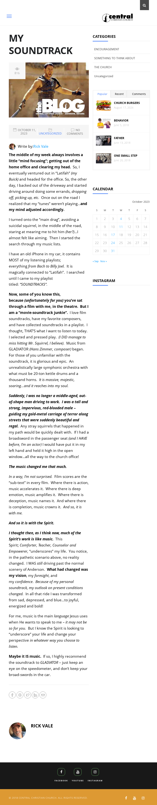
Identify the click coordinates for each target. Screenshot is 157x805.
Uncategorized (50, 133)
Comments (139, 94)
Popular (102, 94)
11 (121, 227)
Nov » (103, 261)
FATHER (119, 138)
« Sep (96, 261)
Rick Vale (40, 146)
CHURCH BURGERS (127, 103)
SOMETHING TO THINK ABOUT (114, 58)
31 (113, 251)
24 (113, 243)
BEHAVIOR (121, 120)
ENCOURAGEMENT (106, 49)
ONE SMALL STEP (125, 155)
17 (113, 235)
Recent (119, 94)
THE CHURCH (103, 67)
